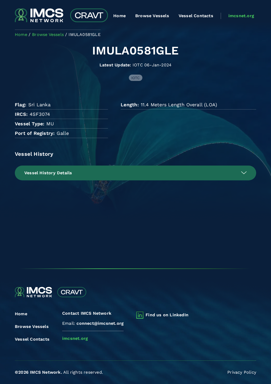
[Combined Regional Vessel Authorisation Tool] (61, 15)
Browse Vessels (152, 15)
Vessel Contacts (196, 15)
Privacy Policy (241, 372)
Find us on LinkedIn (167, 314)
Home (119, 15)
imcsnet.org (241, 15)
